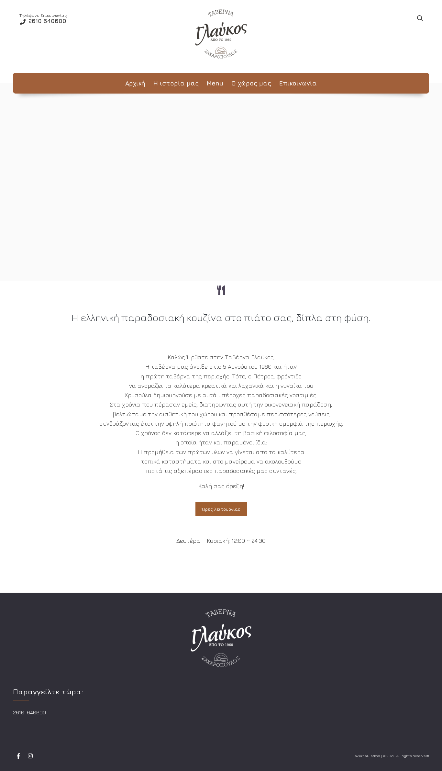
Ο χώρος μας (251, 83)
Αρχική (135, 83)
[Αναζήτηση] (419, 18)
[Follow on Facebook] (18, 756)
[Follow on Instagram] (30, 756)
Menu (215, 83)
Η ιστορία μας (176, 83)
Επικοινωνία (298, 83)
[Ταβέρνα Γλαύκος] (221, 33)
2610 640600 (46, 21)
